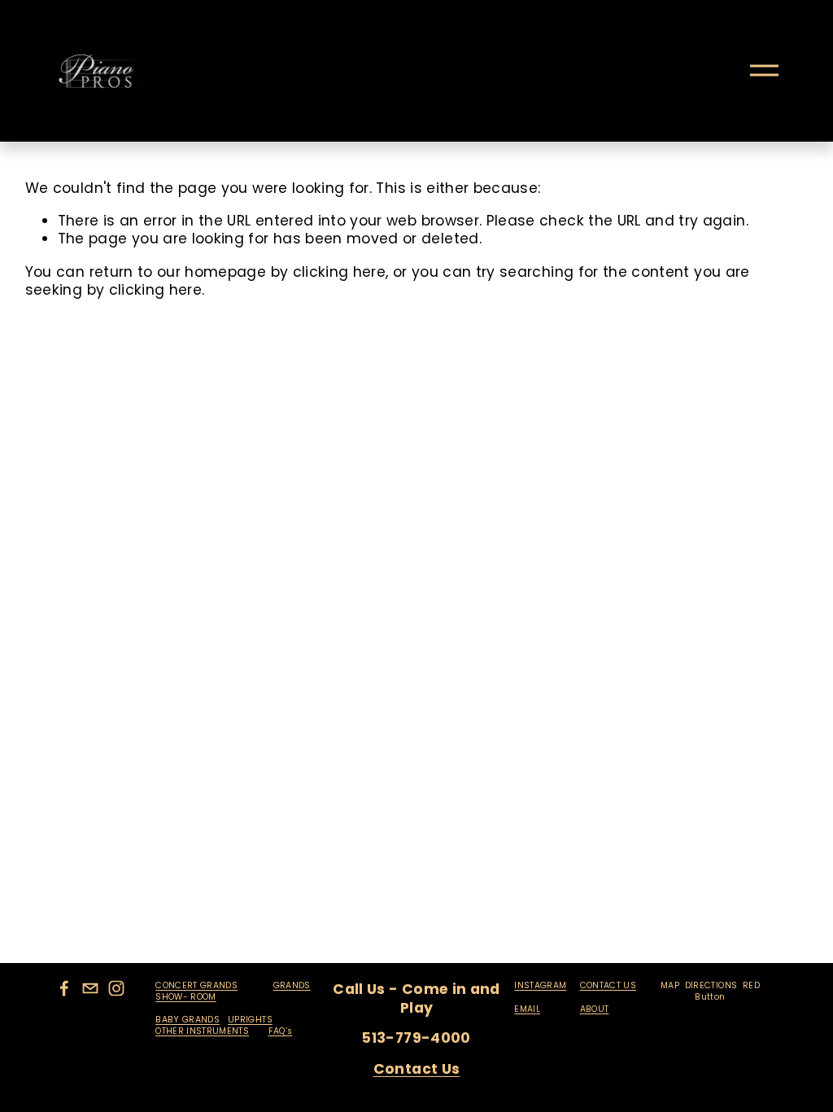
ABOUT (594, 1009)
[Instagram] (116, 988)
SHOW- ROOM (185, 997)
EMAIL (527, 1009)
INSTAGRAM (540, 986)
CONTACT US (608, 986)
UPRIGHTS (250, 1020)
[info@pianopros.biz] (90, 988)
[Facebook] (64, 988)
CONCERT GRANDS (196, 986)
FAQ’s (280, 1031)
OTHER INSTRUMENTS (202, 1031)
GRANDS (292, 986)
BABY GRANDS (187, 1020)
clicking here (339, 272)
